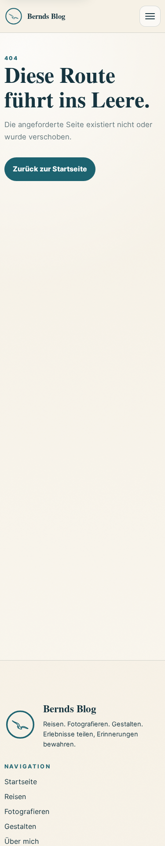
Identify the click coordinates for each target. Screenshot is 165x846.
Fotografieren (26, 811)
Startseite (20, 781)
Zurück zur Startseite (50, 168)
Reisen (15, 796)
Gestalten (20, 826)
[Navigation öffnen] (150, 16)
